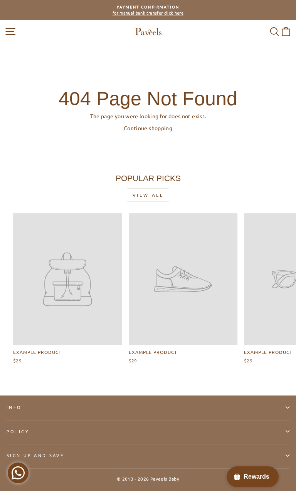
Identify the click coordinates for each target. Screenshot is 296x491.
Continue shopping (148, 127)
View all (148, 195)
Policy (18, 431)
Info (14, 407)
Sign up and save (35, 455)
